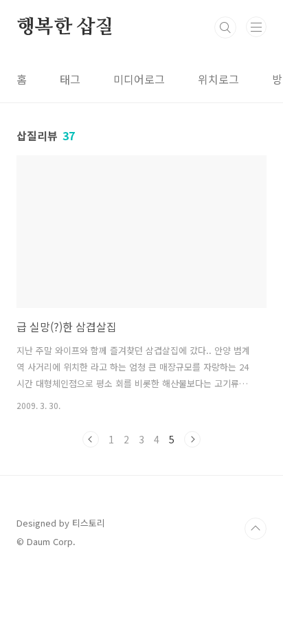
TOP (256, 529)
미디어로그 (139, 79)
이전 (90, 439)
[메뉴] (256, 26)
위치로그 (218, 79)
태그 (70, 79)
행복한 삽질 (65, 27)
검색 (225, 27)
